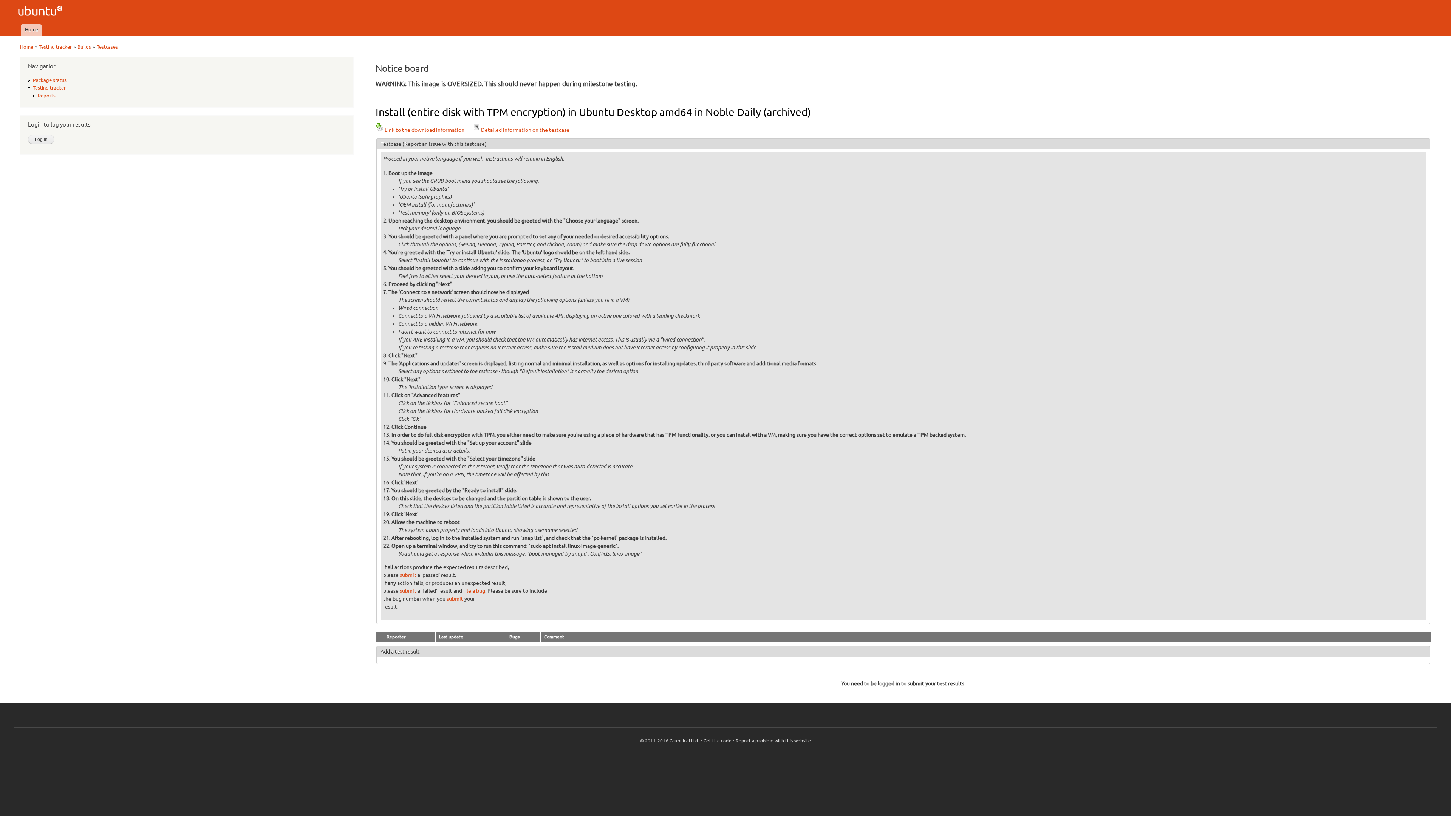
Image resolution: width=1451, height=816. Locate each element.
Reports (47, 95)
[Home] (41, 12)
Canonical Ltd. (684, 740)
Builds (84, 46)
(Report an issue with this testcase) (444, 144)
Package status (50, 80)
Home (31, 29)
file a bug (474, 591)
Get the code (718, 740)
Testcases (107, 46)
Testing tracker (55, 46)
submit (408, 575)
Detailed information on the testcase (525, 130)
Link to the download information (424, 130)
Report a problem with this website (773, 740)
